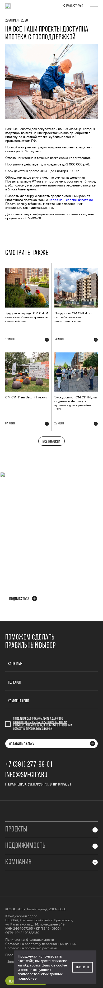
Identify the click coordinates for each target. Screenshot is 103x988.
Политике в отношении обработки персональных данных (42, 727)
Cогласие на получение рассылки (31, 948)
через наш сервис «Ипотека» (71, 200)
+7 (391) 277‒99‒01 (74, 6)
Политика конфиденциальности (29, 940)
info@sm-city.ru (26, 775)
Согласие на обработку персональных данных (40, 722)
